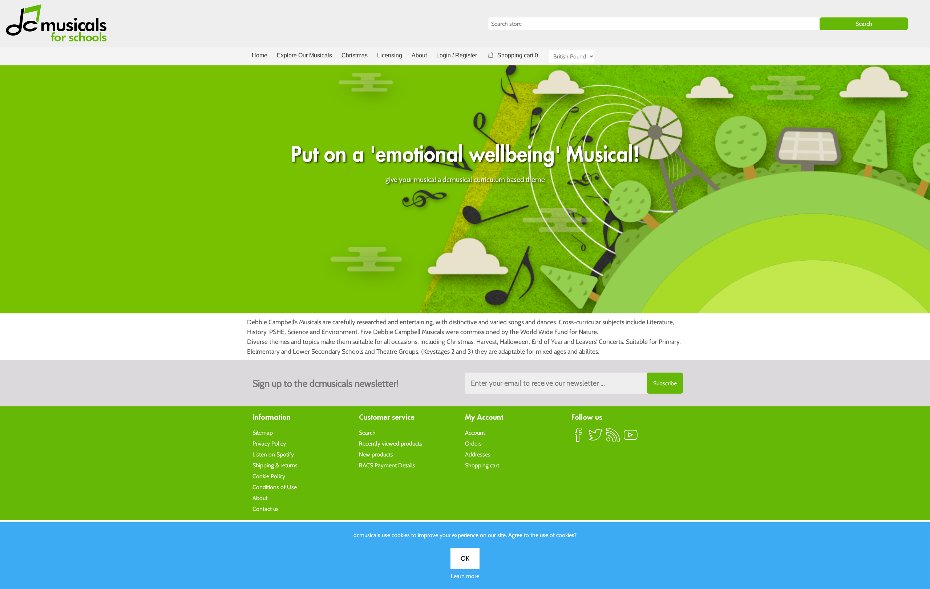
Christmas (354, 55)
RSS (613, 438)
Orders (473, 443)
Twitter (596, 438)
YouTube (631, 438)
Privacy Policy (269, 443)
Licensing (389, 55)
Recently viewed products (390, 443)
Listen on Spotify (273, 454)
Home (259, 55)
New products (376, 454)
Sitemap (262, 432)
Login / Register (456, 55)
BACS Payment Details (387, 465)
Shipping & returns (275, 465)
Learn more (465, 576)
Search (367, 432)
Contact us (265, 508)
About (419, 55)
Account (475, 432)
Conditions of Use (274, 487)
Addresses (477, 454)
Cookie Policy (268, 476)
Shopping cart (482, 465)
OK (465, 558)
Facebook (578, 438)
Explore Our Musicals (304, 55)
